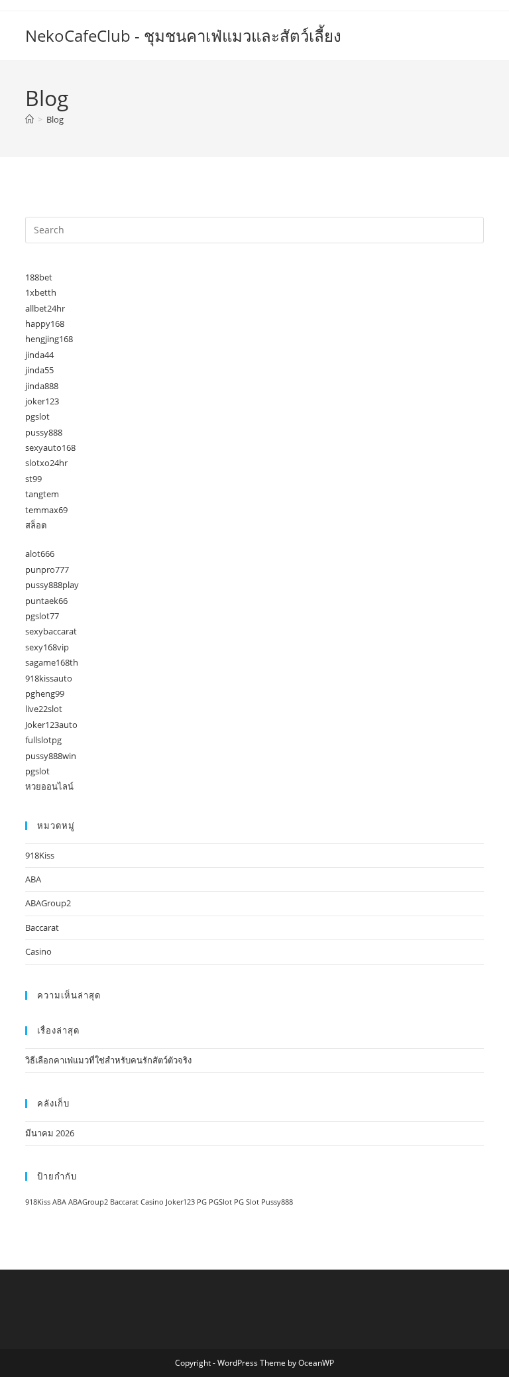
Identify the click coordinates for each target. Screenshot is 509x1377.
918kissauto (48, 678)
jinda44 (39, 355)
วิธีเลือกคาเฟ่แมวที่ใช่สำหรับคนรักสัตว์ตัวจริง (108, 1060)
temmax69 (46, 510)
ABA (33, 879)
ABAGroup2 (48, 903)
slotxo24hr (46, 463)
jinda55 (39, 370)
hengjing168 (49, 339)
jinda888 (41, 386)
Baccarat (42, 927)
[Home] (29, 119)
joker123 (42, 401)
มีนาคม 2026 (49, 1133)
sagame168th (51, 662)
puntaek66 (46, 601)
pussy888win (50, 756)
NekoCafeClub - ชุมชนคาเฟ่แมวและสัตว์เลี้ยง (183, 35)
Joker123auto (51, 725)
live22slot (43, 709)
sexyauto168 (50, 447)
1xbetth (40, 292)
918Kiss (39, 855)
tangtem (42, 494)
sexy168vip (47, 647)
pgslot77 (42, 616)
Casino (38, 951)
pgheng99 (44, 693)
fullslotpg (43, 740)
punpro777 (47, 569)
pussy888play (52, 585)
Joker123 (180, 1202)
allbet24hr (45, 308)
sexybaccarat (51, 631)
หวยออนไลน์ (49, 786)
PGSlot (220, 1202)
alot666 (39, 554)
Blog (55, 119)
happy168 (44, 323)
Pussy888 (277, 1202)
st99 (33, 479)
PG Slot (246, 1202)
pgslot (37, 416)
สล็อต (35, 525)
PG (202, 1202)
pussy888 (43, 432)
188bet (38, 277)
